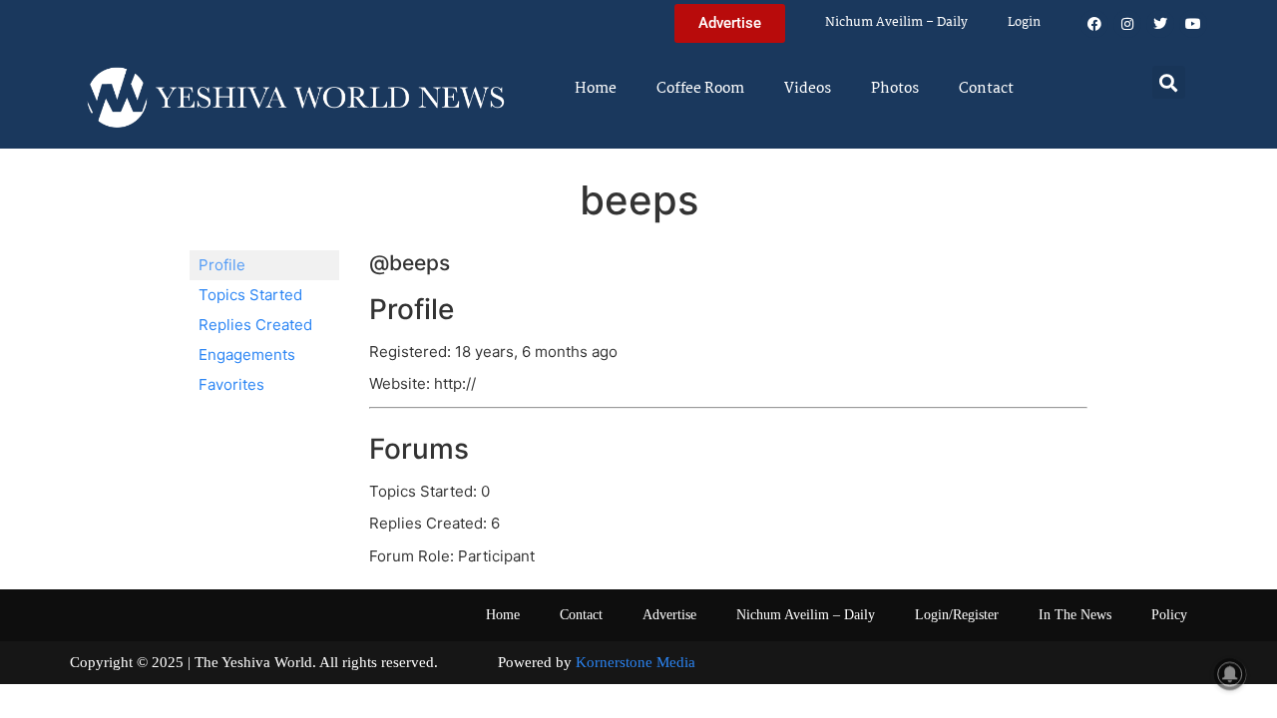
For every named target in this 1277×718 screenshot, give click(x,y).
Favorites (231, 384)
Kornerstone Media (635, 662)
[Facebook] (1094, 24)
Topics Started (250, 294)
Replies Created (255, 324)
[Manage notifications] (1230, 674)
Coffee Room (700, 89)
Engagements (247, 354)
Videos (807, 89)
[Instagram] (1127, 24)
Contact (986, 89)
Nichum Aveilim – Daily (896, 22)
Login (1024, 22)
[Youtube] (1193, 24)
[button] (1168, 82)
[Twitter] (1160, 24)
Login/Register (957, 614)
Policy (1169, 614)
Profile (222, 264)
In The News (1075, 614)
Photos (895, 89)
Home (596, 89)
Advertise (669, 614)
